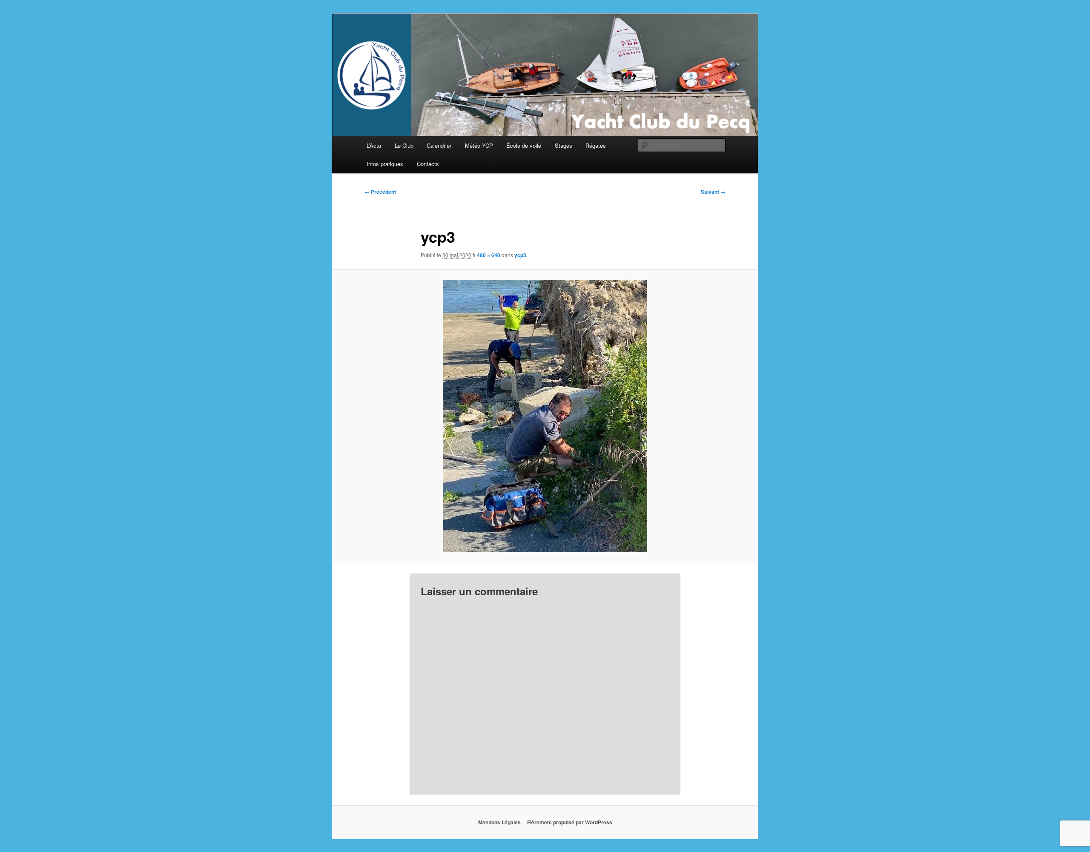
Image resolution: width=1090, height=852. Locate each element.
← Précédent (380, 191)
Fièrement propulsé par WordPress (569, 822)
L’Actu (374, 145)
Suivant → (713, 191)
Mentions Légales (499, 822)
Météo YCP (479, 145)
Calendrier (439, 145)
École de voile (523, 145)
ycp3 (520, 255)
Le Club (404, 145)
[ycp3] (545, 416)
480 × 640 (488, 255)
